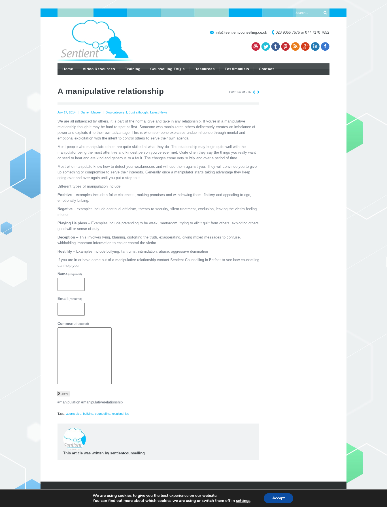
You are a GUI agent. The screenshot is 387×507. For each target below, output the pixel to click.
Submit (64, 394)
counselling (102, 413)
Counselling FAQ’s (167, 69)
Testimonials (236, 69)
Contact (266, 69)
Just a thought (138, 112)
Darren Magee (91, 112)
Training (133, 69)
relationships (120, 413)
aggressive (73, 413)
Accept (278, 498)
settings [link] (243, 500)
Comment (73, 323)
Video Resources (99, 69)
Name (70, 274)
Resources (204, 69)
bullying (88, 413)
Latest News (158, 112)
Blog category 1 (116, 112)
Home (67, 69)
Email (70, 299)
